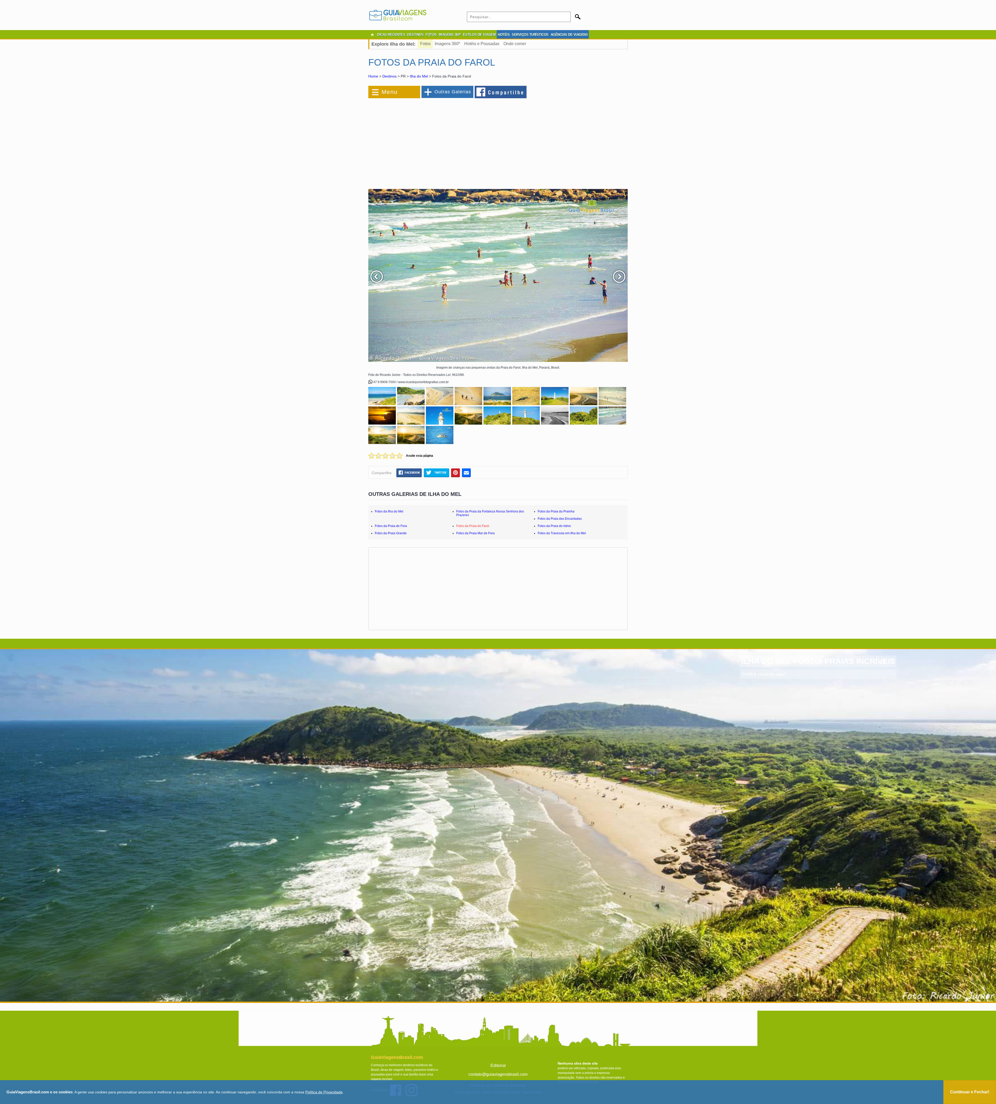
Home (373, 76)
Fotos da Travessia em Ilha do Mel (562, 533)
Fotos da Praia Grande (391, 533)
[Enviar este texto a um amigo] (466, 472)
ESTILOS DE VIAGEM (479, 35)
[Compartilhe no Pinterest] (456, 472)
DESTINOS (415, 35)
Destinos (389, 76)
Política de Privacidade (324, 1092)
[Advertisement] (424, 141)
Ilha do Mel (419, 76)
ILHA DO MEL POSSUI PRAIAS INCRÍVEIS (818, 661)
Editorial (498, 1065)
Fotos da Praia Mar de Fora (475, 533)
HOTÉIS (504, 35)
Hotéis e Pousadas (481, 43)
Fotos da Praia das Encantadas (560, 519)
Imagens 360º (447, 43)
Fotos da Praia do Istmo (554, 526)
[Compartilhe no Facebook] (501, 92)
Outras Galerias (452, 91)
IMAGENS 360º (450, 35)
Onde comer (514, 43)
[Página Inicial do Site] (372, 34)
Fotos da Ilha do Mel (389, 511)
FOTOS (431, 35)
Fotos (425, 43)
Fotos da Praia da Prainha (556, 511)
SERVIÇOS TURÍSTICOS (530, 35)
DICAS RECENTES (391, 35)
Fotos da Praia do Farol (472, 526)
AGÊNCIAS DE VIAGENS (569, 35)
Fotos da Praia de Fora (391, 526)
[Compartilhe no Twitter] (436, 472)
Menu (390, 92)
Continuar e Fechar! (969, 1092)
